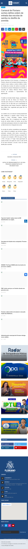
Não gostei (9, 181)
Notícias (3, 7)
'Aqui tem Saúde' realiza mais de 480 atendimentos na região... (11, 218)
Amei (15, 181)
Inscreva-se (23, 532)
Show (14, 191)
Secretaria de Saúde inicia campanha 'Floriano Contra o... (14, 242)
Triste (9, 191)
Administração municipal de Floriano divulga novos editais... (13, 336)
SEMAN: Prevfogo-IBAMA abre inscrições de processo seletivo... (13, 265)
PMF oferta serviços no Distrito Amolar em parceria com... (13, 289)
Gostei (3, 181)
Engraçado (20, 181)
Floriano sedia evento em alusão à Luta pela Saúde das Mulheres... (13, 312)
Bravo (3, 191)
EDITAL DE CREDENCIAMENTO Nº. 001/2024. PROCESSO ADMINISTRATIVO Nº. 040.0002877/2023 (14, 164)
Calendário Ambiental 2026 (14, 157)
